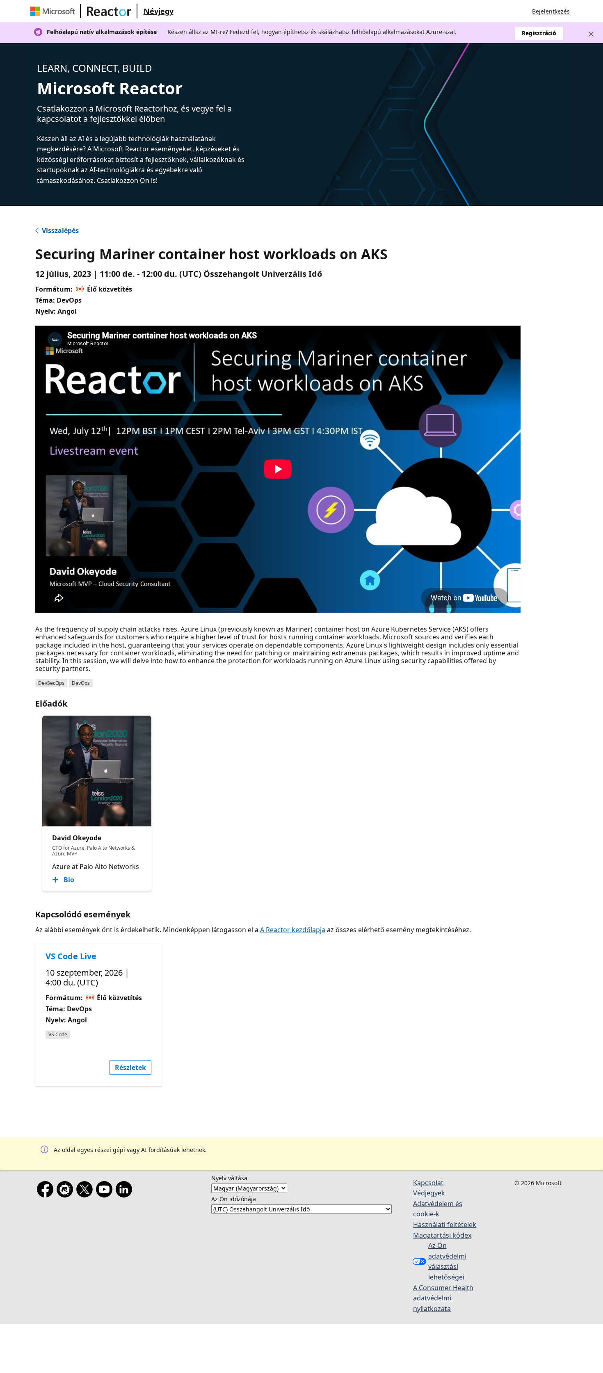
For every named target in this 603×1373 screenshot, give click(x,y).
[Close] (591, 34)
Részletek (130, 1067)
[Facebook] (47, 1191)
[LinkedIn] (125, 1191)
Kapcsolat (428, 1182)
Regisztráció (539, 33)
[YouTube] (106, 1191)
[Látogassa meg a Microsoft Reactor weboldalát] (109, 11)
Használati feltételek (444, 1224)
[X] (86, 1191)
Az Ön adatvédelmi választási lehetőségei (447, 1261)
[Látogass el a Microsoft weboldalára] (54, 11)
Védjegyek (429, 1192)
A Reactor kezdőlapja (292, 929)
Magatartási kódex (442, 1235)
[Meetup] (66, 1191)
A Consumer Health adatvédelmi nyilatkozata (443, 1298)
